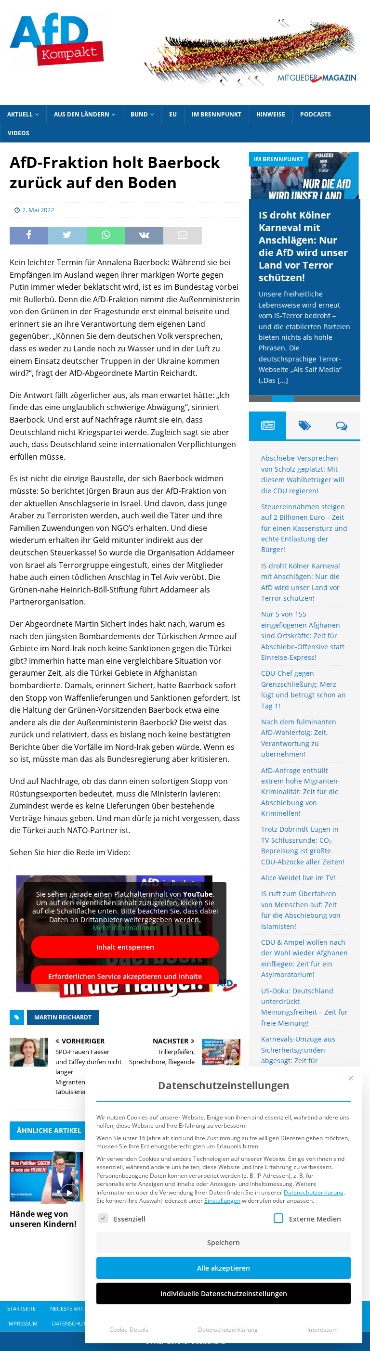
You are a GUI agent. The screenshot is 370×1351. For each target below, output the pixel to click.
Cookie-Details (128, 1329)
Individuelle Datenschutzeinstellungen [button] (223, 1293)
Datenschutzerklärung (314, 1192)
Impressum (322, 1329)
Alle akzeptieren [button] (223, 1268)
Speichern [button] (223, 1242)
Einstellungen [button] (222, 1201)
